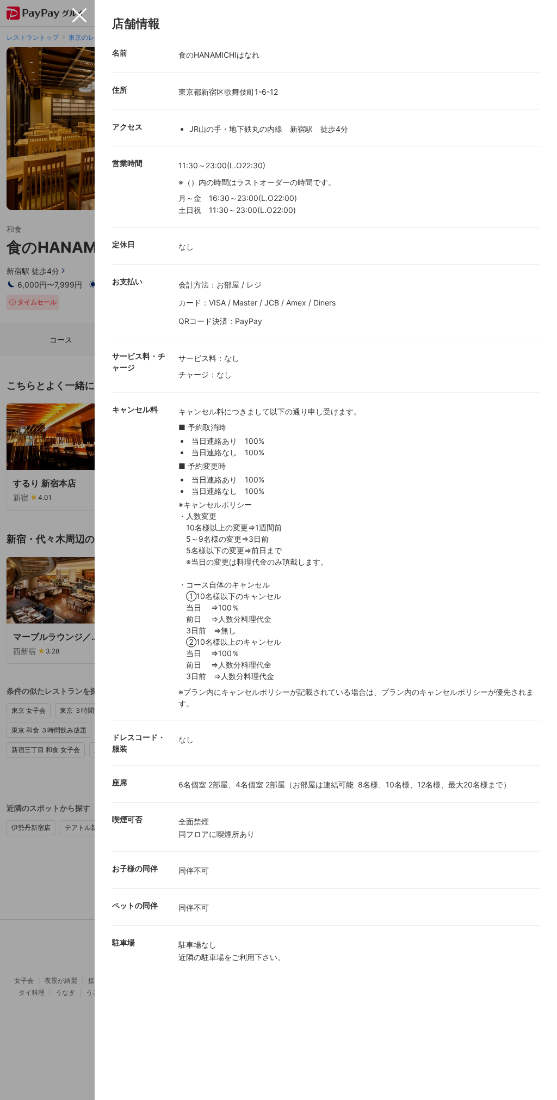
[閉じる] (79, 15)
